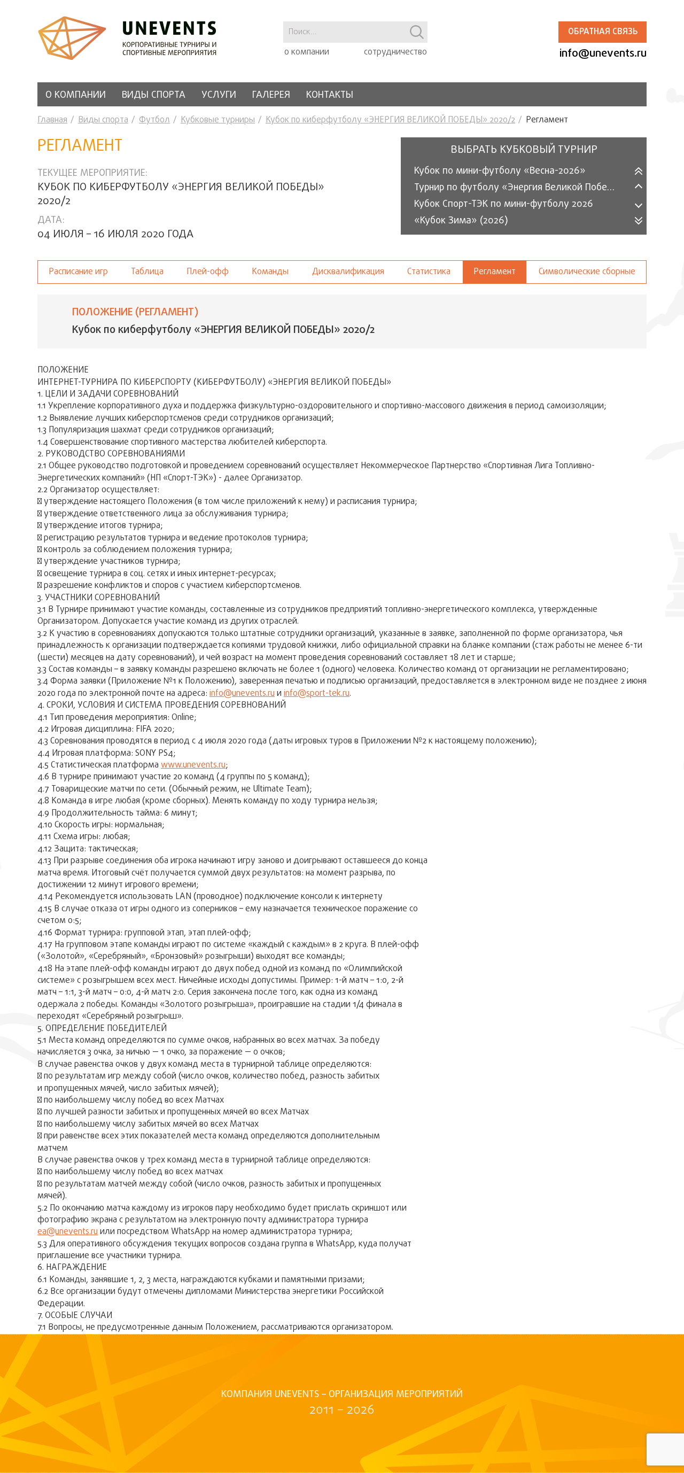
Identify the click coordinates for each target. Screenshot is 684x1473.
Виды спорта (153, 95)
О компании (75, 95)
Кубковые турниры (218, 120)
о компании (306, 52)
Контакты (329, 95)
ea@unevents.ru (67, 1232)
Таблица (147, 272)
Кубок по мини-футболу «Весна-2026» (500, 171)
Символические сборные (587, 272)
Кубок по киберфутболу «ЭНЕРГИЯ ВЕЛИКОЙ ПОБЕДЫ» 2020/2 (390, 120)
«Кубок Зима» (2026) (461, 221)
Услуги (218, 95)
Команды (270, 272)
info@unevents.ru (603, 53)
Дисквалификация (348, 272)
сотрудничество (395, 52)
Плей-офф (207, 272)
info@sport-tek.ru (316, 693)
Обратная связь (603, 32)
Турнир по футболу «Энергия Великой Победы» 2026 (522, 188)
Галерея (271, 95)
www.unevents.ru (193, 765)
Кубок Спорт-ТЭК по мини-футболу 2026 (503, 204)
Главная (52, 120)
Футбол (154, 120)
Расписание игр (78, 272)
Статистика (428, 272)
